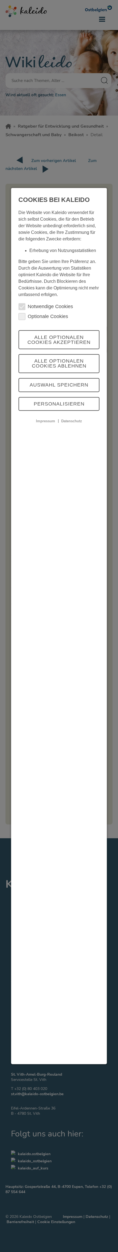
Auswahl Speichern (59, 385)
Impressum (45, 421)
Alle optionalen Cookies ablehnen (59, 363)
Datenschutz (71, 421)
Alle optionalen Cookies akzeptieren (59, 340)
